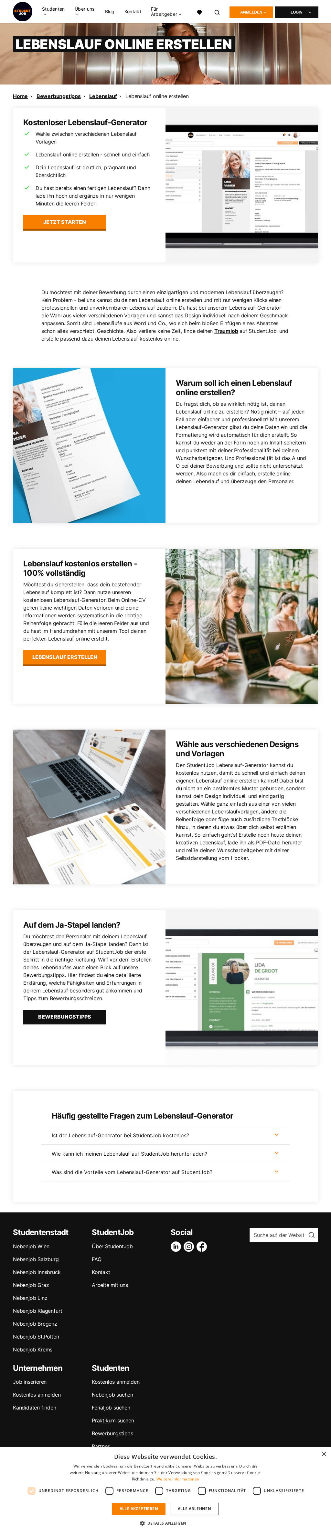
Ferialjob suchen (111, 1407)
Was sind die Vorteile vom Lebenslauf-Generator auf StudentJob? (132, 1172)
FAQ (96, 1259)
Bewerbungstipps (59, 96)
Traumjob (226, 331)
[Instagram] (190, 1246)
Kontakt (132, 11)
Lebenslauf (103, 96)
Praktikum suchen (113, 1420)
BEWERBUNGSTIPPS (64, 1016)
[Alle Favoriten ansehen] (199, 11)
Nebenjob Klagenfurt (37, 1311)
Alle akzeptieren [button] (139, 1508)
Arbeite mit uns (110, 1285)
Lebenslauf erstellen (64, 657)
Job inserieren (30, 1382)
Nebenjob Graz (31, 1285)
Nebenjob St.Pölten (36, 1336)
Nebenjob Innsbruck (36, 1272)
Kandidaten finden (34, 1407)
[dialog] (165, 1490)
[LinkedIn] (177, 1246)
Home (20, 96)
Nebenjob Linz (30, 1298)
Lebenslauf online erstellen (157, 96)
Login (297, 12)
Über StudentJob (112, 1246)
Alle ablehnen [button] (194, 1508)
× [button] (323, 1454)
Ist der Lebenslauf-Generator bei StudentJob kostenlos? (120, 1135)
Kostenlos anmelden (36, 1394)
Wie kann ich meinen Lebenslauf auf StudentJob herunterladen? (129, 1153)
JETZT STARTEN (64, 222)
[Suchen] (217, 11)
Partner (101, 1446)
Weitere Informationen (177, 1479)
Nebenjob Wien (31, 1246)
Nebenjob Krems (32, 1349)
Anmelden (251, 12)
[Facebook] (203, 1246)
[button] (166, 1523)
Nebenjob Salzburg (36, 1259)
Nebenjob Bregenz (35, 1323)
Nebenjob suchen (112, 1394)
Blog (110, 11)
